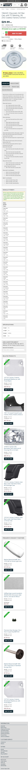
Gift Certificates (4, 750)
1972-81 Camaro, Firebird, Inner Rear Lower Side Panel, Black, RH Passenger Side (13, 483)
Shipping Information (5, 729)
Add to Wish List (7, 41)
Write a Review (18, 39)
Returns (2, 743)
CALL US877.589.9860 (21, 48)
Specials (3, 752)
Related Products (7, 90)
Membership (3, 765)
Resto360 (3, 726)
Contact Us (18, 1)
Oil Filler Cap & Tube (21, 9)
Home (3, 9)
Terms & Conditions (5, 736)
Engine (7, 9)
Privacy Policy (4, 735)
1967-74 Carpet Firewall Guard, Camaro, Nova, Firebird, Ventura (13, 413)
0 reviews (11, 39)
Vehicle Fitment (14, 83)
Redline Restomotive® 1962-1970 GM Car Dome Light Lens (13, 560)
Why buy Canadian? (5, 732)
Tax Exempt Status (5, 730)
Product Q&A (15, 86)
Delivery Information (5, 733)
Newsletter (3, 764)
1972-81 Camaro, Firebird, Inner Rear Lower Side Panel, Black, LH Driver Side (13, 519)
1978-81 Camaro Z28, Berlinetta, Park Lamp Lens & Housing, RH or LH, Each (12, 448)
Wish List (3, 762)
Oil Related (12, 9)
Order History (3, 761)
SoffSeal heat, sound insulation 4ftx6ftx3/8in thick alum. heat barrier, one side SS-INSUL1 (13, 594)
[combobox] (14, 350)
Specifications (6, 86)
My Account (3, 759)
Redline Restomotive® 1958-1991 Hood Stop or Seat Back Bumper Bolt (12, 665)
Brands (2, 749)
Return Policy (3, 727)
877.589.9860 (11, 1)
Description (5, 83)
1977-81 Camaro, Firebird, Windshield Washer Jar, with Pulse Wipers (12, 379)
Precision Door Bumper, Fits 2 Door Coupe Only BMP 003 (12, 631)
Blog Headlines (4, 753)
